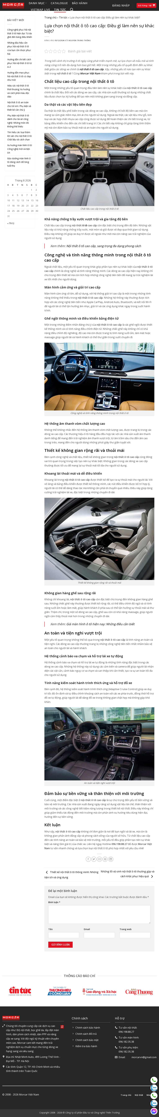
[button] (121, 5)
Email (87, 929)
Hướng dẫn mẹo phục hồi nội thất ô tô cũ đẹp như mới (19, 76)
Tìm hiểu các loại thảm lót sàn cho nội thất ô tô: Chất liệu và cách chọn (19, 136)
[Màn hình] (153, 1095)
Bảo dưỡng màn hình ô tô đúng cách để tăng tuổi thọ (19, 162)
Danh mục (37, 3)
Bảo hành (80, 3)
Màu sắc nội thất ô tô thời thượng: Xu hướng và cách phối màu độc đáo (18, 91)
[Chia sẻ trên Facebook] (88, 859)
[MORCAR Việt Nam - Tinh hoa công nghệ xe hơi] (13, 5)
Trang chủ (50, 17)
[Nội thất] (153, 1080)
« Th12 (10, 223)
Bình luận (54, 902)
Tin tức (60, 9)
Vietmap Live (40, 9)
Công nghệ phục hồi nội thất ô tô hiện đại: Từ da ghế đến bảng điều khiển (19, 33)
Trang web (126, 929)
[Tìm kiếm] (71, 9)
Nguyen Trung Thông (80, 40)
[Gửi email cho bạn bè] (99, 859)
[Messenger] (153, 1111)
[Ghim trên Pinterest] (105, 859)
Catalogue (59, 3)
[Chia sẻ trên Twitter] (93, 859)
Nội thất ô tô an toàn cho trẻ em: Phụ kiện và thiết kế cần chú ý (19, 106)
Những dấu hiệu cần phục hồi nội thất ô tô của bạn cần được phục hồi (19, 48)
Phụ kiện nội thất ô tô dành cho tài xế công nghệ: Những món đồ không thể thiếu (18, 121)
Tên (50, 929)
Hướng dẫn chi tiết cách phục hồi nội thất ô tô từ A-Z (19, 63)
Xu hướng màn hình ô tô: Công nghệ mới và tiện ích (19, 149)
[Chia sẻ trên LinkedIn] (110, 859)
